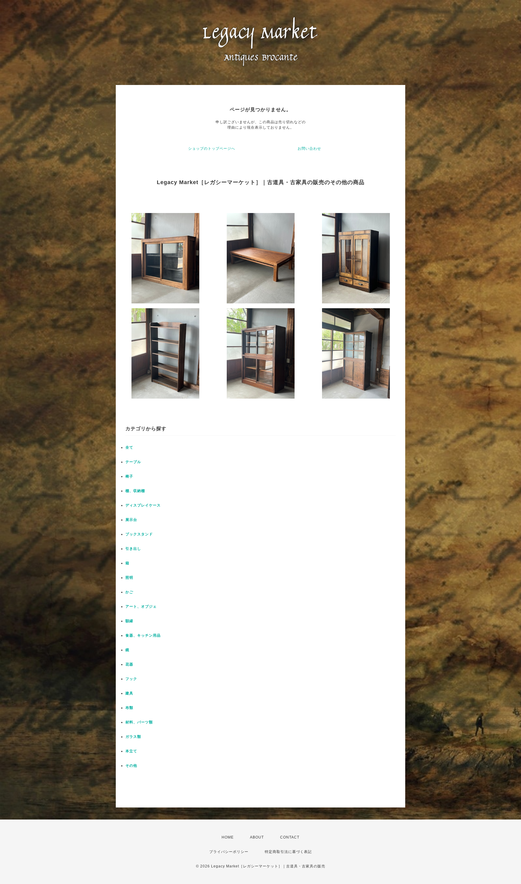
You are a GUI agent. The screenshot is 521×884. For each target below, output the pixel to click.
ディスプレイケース (143, 505)
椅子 (129, 476)
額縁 (129, 621)
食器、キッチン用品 (143, 635)
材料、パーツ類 (139, 722)
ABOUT (257, 837)
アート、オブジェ (141, 606)
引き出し (133, 549)
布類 (129, 708)
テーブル (133, 462)
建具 (129, 693)
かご (129, 592)
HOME (228, 837)
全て (129, 447)
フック (131, 679)
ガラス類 (133, 737)
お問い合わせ (309, 148)
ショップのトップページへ (211, 148)
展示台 (131, 520)
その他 (131, 765)
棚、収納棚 (135, 491)
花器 (129, 664)
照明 (129, 577)
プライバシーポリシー (228, 852)
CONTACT (289, 837)
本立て (131, 751)
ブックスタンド (139, 534)
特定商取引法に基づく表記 (288, 852)
